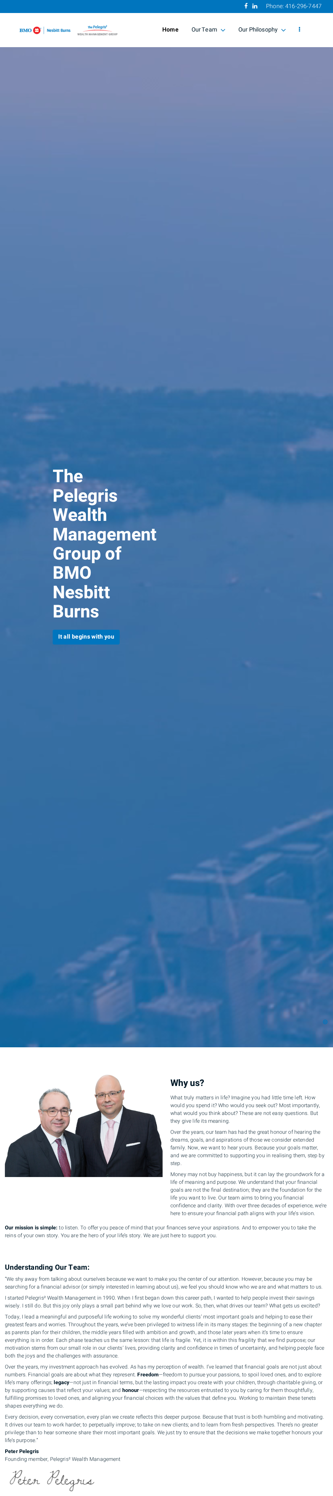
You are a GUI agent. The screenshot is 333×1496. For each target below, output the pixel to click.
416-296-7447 (303, 6)
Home (170, 29)
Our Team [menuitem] (204, 30)
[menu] (299, 30)
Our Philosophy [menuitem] (258, 30)
